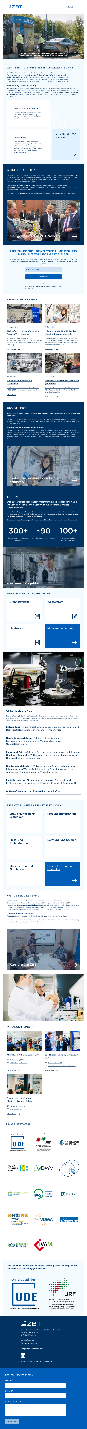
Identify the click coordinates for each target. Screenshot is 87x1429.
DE (69, 7)
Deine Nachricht (14, 1401)
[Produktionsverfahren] (62, 821)
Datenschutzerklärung (43, 286)
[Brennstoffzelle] (24, 609)
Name (9, 1380)
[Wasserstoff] (62, 609)
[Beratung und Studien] (62, 847)
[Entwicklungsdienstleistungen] (24, 821)
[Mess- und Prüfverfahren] (24, 847)
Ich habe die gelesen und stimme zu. (43, 287)
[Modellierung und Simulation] (24, 874)
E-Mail (9, 1391)
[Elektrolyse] (24, 636)
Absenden (12, 1421)
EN (72, 7)
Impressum (26, 1362)
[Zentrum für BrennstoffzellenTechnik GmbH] (15, 6)
